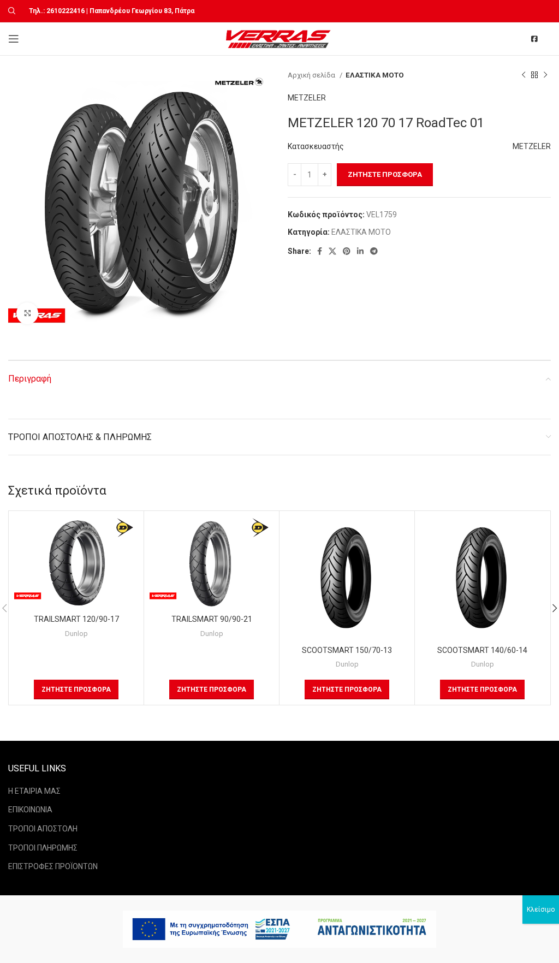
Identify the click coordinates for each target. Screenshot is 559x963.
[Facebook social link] (319, 251)
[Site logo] (279, 38)
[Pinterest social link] (347, 251)
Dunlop (76, 633)
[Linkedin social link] (360, 251)
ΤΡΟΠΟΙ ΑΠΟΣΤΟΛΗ (43, 828)
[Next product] (545, 75)
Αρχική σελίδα (312, 75)
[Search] (10, 11)
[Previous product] (523, 75)
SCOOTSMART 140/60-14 (482, 650)
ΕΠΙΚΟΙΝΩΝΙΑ (30, 809)
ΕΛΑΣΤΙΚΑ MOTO (375, 75)
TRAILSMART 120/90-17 (76, 619)
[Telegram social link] (374, 251)
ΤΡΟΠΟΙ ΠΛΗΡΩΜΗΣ (43, 847)
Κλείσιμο (541, 909)
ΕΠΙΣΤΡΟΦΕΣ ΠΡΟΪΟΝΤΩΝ (53, 866)
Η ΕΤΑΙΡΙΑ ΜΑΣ (34, 791)
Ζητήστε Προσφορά (385, 174)
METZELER (307, 97)
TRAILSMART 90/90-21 (211, 619)
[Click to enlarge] (27, 313)
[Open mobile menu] (14, 39)
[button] (76, 689)
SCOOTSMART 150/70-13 (347, 650)
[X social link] (332, 251)
